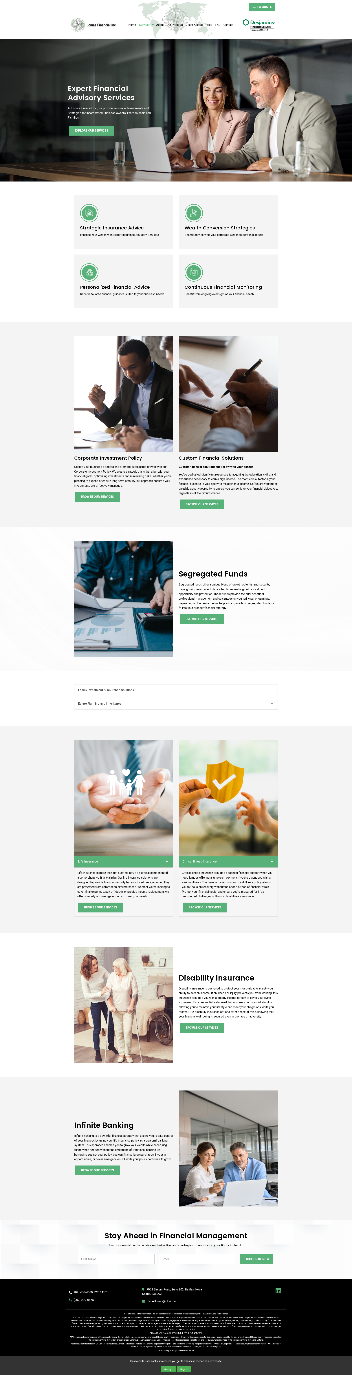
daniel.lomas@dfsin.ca (161, 1301)
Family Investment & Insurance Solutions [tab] (106, 690)
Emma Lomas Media (185, 1351)
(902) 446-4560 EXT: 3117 (90, 1292)
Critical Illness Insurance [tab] (200, 861)
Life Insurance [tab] (88, 861)
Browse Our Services (97, 496)
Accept (168, 1369)
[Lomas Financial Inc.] (123, 393)
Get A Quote (262, 7)
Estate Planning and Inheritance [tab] (99, 703)
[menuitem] (132, 25)
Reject (184, 1369)
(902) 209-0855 (84, 1300)
